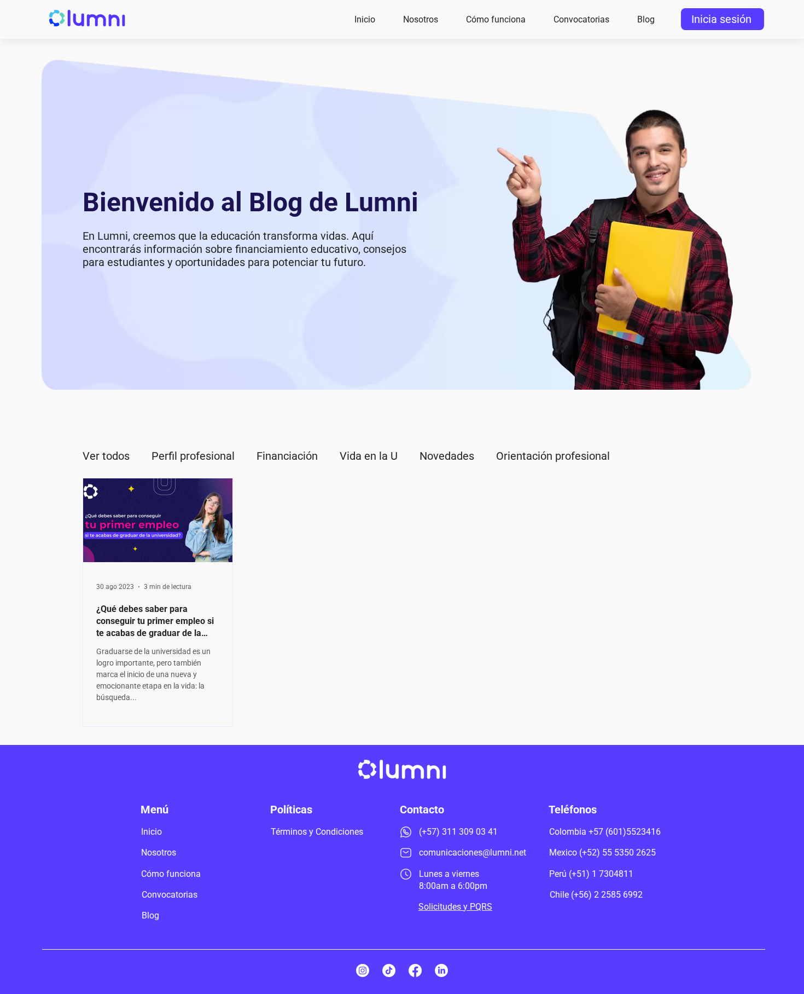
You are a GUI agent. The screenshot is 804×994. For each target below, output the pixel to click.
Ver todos (106, 456)
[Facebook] (415, 970)
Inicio (151, 832)
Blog (150, 915)
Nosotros (158, 852)
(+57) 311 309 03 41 (458, 832)
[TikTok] (388, 970)
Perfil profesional (193, 456)
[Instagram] (362, 970)
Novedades (447, 456)
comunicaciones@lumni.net (472, 852)
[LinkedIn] (441, 970)
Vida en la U (369, 456)
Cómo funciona (171, 874)
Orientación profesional (553, 456)
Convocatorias (169, 894)
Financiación (287, 456)
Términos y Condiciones (317, 832)
